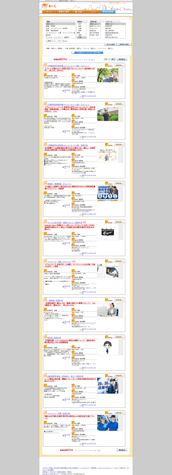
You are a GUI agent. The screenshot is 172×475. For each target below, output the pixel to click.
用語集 (69, 472)
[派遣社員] (95, 31)
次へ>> (93, 59)
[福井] (81, 26)
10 (89, 59)
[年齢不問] (115, 35)
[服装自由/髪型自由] (115, 33)
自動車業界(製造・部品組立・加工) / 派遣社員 (65, 376)
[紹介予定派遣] (95, 33)
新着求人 (45, 472)
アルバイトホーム (49, 11)
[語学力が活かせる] (115, 37)
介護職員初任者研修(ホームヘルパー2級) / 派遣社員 (67, 145)
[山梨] (81, 28)
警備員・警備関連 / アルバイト (59, 184)
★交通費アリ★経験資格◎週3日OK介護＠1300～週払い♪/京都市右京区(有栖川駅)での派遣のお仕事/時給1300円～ (69, 149)
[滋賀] (81, 35)
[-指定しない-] (60, 24)
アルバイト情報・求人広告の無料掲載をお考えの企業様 (60, 468)
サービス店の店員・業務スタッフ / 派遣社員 (64, 223)
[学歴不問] (115, 26)
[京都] (81, 37)
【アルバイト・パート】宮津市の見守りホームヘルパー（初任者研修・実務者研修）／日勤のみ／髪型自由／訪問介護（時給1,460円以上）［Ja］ (69, 109)
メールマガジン (84, 468)
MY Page (52, 472)
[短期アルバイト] (95, 26)
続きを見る (67, 90)
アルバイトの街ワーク (49, 5)
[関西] (81, 33)
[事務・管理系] (60, 26)
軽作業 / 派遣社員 (54, 338)
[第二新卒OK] (115, 31)
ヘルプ (93, 11)
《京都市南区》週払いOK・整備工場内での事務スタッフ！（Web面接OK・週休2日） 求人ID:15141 (69, 304)
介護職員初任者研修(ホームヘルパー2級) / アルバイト (68, 66)
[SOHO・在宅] (95, 35)
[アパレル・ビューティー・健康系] (60, 37)
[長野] (81, 31)
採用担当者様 (61, 472)
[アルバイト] (95, 28)
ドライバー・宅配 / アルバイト (59, 262)
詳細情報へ (119, 65)
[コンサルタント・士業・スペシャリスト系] (60, 33)
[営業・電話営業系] (60, 31)
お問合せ (122, 468)
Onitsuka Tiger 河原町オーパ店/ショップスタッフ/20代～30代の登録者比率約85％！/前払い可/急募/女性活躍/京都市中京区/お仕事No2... (69, 227)
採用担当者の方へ (108, 11)
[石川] (81, 24)
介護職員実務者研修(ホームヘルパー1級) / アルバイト (68, 105)
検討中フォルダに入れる (89, 96)
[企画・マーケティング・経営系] (60, 28)
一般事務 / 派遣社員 (55, 300)
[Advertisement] (86, 15)
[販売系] (60, 35)
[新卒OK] (115, 28)
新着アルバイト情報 (64, 11)
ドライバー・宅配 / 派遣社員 (58, 413)
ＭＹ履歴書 (78, 11)
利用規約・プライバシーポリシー (101, 468)
